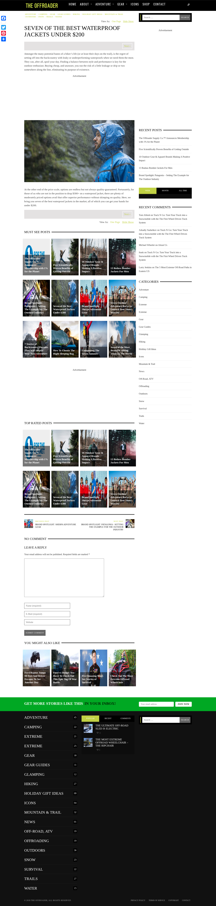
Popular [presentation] (90, 718)
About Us (162, 245)
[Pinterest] (3, 33)
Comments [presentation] (125, 718)
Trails (49, 17)
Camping (43, 14)
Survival (143, 408)
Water (58, 17)
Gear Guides (64, 14)
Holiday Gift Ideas (92, 14)
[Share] (3, 39)
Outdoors (30, 17)
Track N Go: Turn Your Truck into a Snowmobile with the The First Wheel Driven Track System (163, 219)
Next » (127, 46)
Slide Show (128, 21)
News (141, 371)
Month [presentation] (165, 191)
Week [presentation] (147, 191)
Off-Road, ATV (146, 379)
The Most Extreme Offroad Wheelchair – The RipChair (112, 742)
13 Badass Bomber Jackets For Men (155, 168)
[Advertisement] (79, 98)
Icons (141, 356)
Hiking (76, 14)
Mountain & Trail (114, 14)
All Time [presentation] (183, 191)
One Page (116, 21)
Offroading (144, 386)
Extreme (143, 304)
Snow (41, 17)
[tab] (147, 191)
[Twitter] (3, 27)
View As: (105, 21)
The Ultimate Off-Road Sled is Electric (112, 727)
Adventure (30, 14)
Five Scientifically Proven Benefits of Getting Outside (164, 149)
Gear (52, 14)
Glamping (143, 334)
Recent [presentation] (108, 718)
